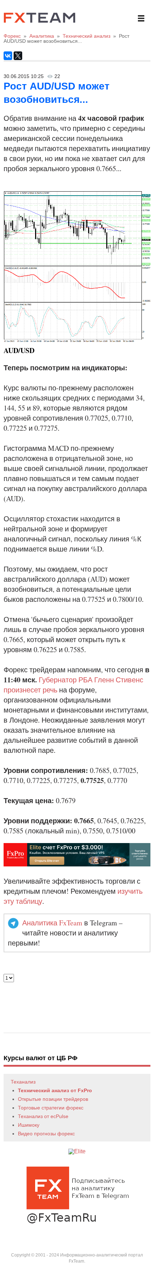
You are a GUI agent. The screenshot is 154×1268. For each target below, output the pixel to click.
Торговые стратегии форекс (50, 1108)
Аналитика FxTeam (52, 923)
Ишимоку (28, 1125)
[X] (18, 55)
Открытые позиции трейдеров (53, 1099)
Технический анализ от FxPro (55, 1090)
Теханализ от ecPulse (43, 1116)
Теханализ (23, 1082)
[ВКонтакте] (8, 55)
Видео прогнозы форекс (46, 1133)
